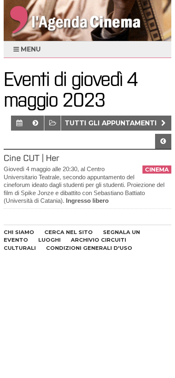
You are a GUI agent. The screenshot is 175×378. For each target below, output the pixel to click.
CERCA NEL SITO (68, 232)
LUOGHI (49, 239)
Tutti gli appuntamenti (112, 123)
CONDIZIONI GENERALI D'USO (89, 248)
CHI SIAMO (19, 232)
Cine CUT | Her (31, 158)
